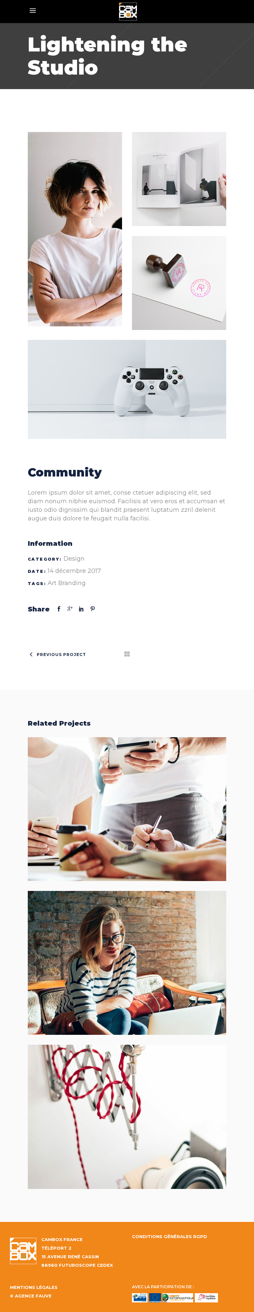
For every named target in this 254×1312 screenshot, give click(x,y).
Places (127, 956)
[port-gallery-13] (75, 229)
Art (52, 583)
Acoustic (127, 1109)
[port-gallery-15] (179, 283)
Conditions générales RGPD (169, 1236)
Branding (72, 583)
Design (74, 558)
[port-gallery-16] (127, 389)
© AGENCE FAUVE (31, 1295)
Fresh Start (127, 802)
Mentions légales (34, 1287)
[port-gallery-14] (179, 179)
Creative (145, 1124)
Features (145, 816)
